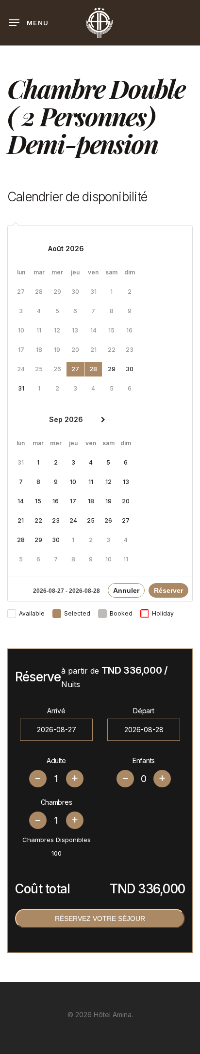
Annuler (126, 590)
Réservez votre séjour (100, 918)
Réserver (168, 590)
